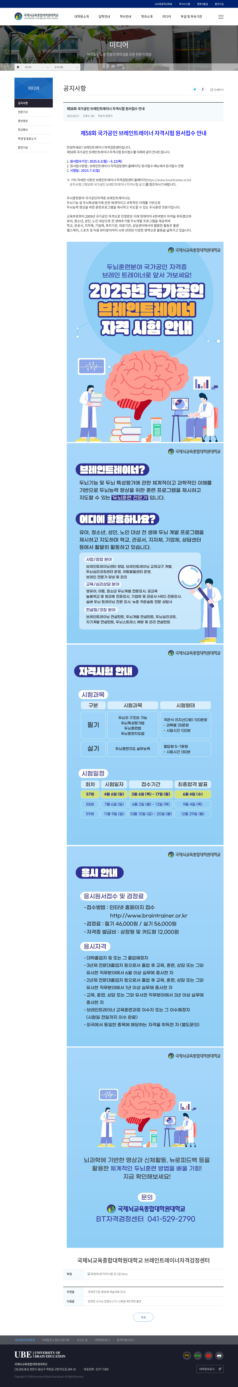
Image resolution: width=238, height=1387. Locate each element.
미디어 (166, 16)
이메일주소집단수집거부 (56, 1340)
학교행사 (23, 130)
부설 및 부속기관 (191, 16)
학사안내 (125, 16)
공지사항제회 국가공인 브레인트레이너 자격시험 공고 (108, 184)
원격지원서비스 (126, 1340)
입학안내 (104, 16)
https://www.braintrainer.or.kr (168, 179)
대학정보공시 (102, 1340)
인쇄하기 (219, 90)
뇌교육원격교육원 (163, 4)
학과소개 (147, 16)
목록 (143, 1317)
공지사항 (58, 67)
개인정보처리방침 (24, 1340)
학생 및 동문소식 (27, 138)
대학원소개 (81, 16)
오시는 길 (82, 1340)
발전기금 (219, 4)
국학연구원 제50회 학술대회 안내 (106, 1292)
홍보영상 (23, 121)
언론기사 (23, 112)
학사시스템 (184, 4)
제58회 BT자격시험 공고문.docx (109, 1274)
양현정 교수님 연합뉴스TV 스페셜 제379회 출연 (114, 1301)
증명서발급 (202, 4)
